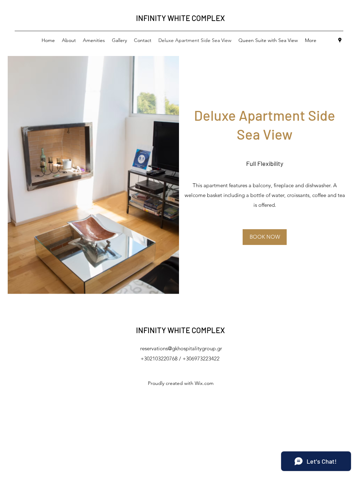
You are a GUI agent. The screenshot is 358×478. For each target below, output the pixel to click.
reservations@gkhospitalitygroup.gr (181, 348)
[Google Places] (339, 40)
